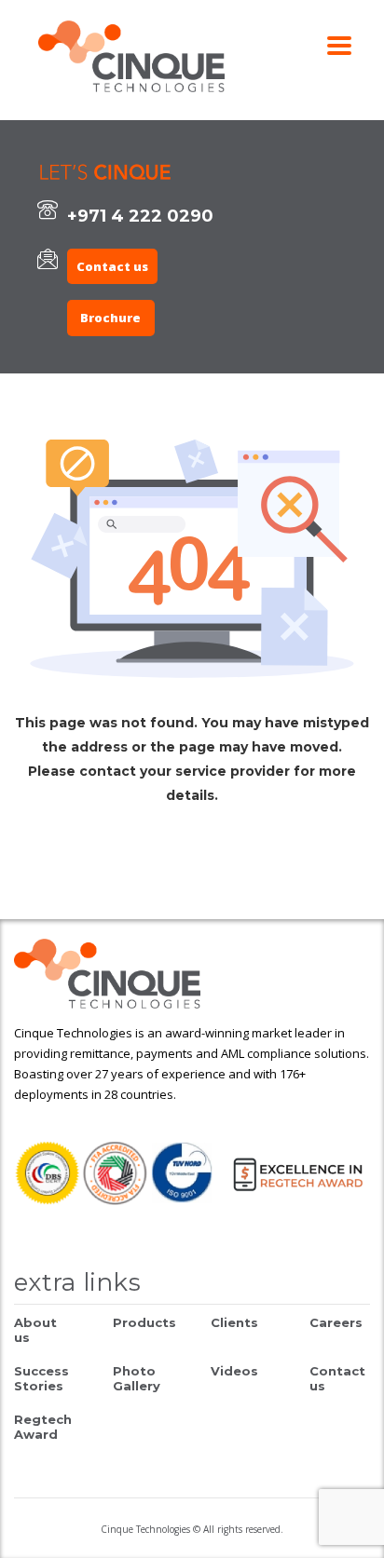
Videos (234, 1370)
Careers (336, 1322)
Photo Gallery (136, 1378)
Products (144, 1322)
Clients (234, 1322)
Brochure (110, 317)
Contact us (112, 266)
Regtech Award (43, 1427)
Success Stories (41, 1378)
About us (35, 1330)
